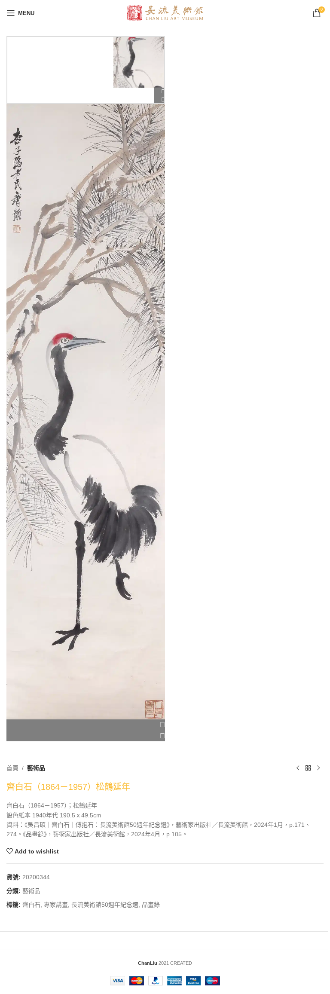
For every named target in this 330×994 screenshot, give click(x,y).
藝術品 (36, 768)
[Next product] (318, 768)
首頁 (12, 768)
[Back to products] (308, 768)
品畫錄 (151, 904)
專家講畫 (56, 904)
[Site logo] (165, 12)
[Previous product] (298, 768)
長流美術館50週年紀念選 (104, 904)
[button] (85, 725)
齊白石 (31, 904)
